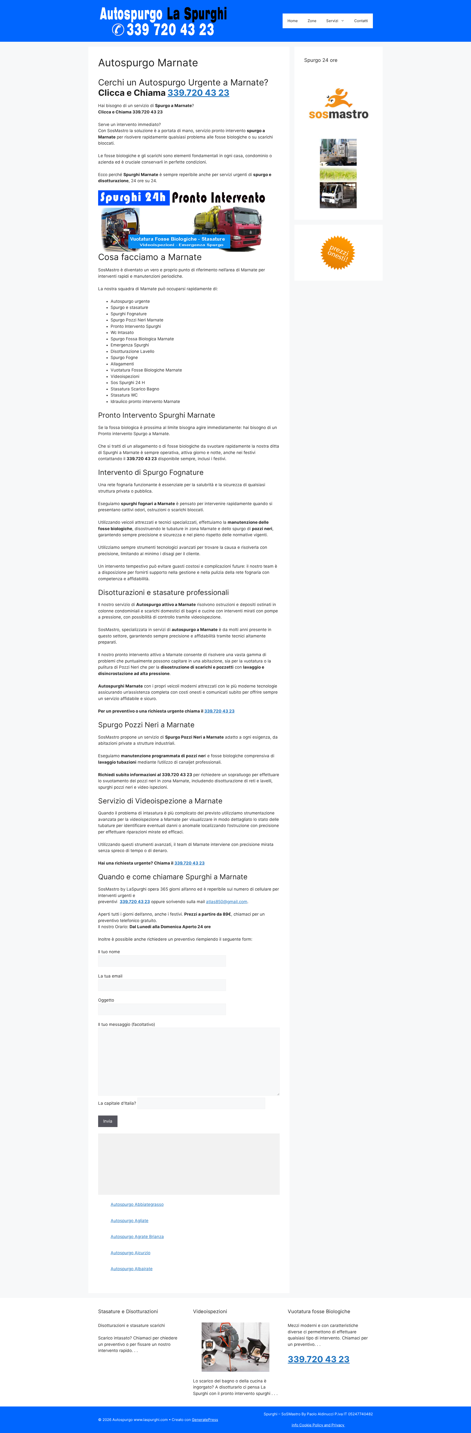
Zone (312, 20)
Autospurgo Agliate (129, 1220)
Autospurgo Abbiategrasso (137, 1204)
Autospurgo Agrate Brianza (137, 1236)
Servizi (332, 20)
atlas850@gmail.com (226, 901)
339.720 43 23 (198, 92)
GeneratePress (205, 1419)
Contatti (361, 20)
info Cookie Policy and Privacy (318, 1425)
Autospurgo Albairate (132, 1268)
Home (293, 20)
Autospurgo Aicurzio (130, 1252)
